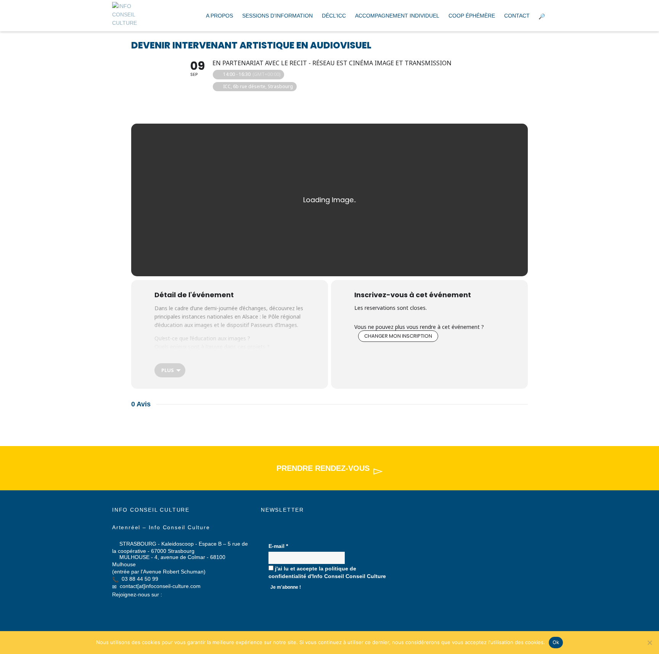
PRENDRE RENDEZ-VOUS (323, 468)
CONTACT (517, 16)
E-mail (278, 546)
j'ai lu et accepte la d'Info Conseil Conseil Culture (327, 572)
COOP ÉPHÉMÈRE (471, 16)
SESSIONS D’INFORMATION (277, 16)
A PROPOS (219, 16)
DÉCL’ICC (334, 16)
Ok (556, 642)
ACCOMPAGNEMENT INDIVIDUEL (397, 16)
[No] (649, 642)
